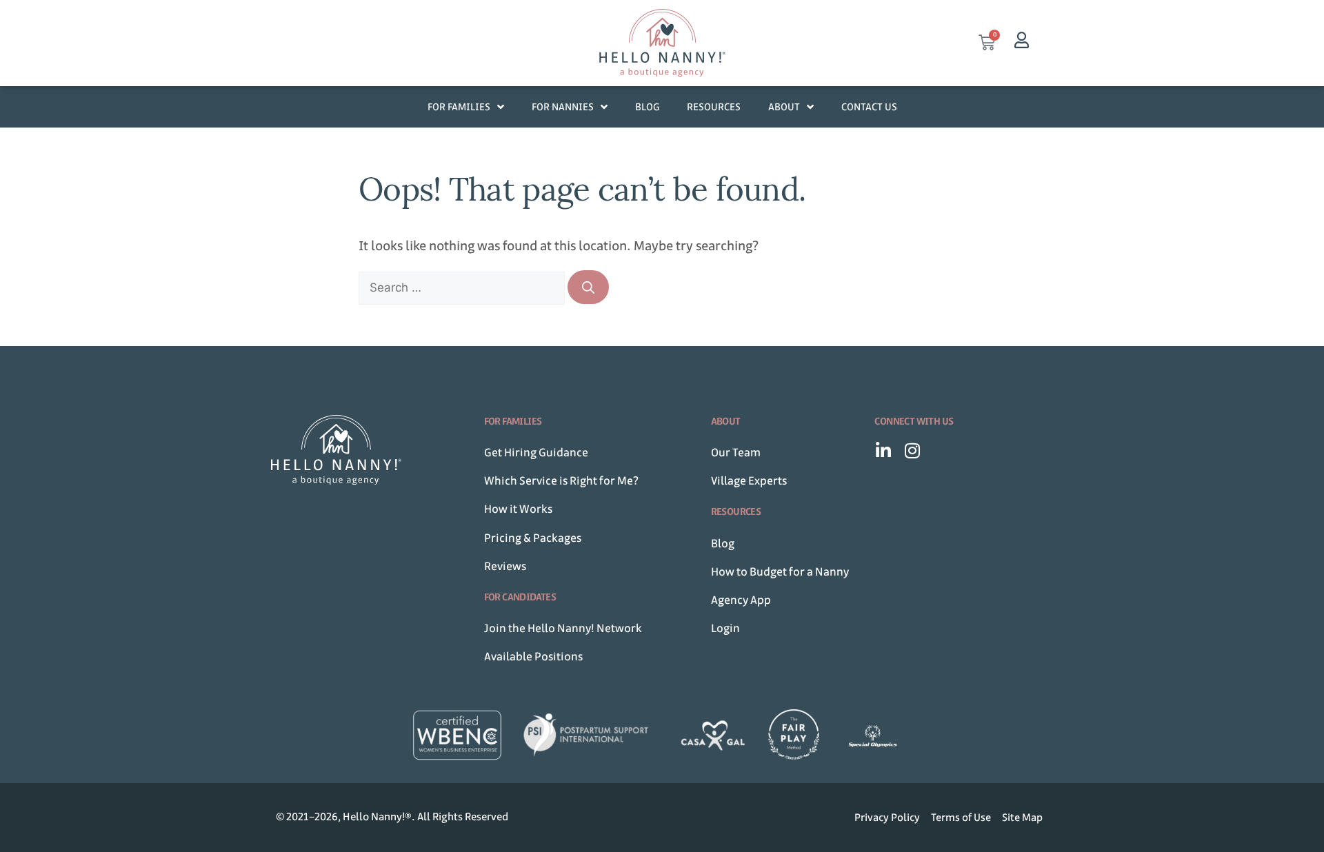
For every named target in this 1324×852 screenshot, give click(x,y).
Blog (647, 106)
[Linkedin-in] (883, 450)
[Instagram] (912, 450)
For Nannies (563, 106)
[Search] (588, 287)
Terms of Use (961, 817)
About (784, 106)
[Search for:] (463, 287)
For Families (459, 106)
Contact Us (869, 106)
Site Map (1022, 817)
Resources (714, 106)
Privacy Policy (887, 817)
